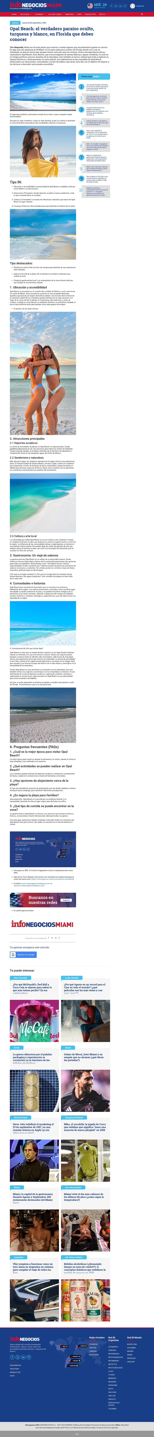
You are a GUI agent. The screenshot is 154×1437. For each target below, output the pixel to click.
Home (14, 14)
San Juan (112, 1392)
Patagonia (112, 1385)
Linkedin (93, 1351)
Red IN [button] (102, 14)
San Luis (111, 1396)
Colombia (131, 1348)
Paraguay (131, 1358)
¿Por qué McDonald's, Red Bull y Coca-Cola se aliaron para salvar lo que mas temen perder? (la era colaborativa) (97, 87)
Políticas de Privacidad (81, 1425)
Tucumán (112, 1409)
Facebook (93, 1344)
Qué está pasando (73, 1187)
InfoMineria (113, 1361)
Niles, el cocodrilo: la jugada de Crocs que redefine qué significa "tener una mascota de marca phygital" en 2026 (97, 146)
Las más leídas (54, 14)
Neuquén (112, 1382)
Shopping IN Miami (74, 1117)
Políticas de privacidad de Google (84, 1428)
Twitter (92, 1348)
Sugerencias (15, 1365)
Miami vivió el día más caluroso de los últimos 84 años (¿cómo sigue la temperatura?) (97, 168)
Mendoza (112, 1378)
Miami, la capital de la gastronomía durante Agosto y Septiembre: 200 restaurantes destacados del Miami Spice (96, 158)
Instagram (94, 1355)
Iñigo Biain (125, 1425)
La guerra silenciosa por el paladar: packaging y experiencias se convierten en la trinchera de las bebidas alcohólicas (97, 111)
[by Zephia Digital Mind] (77, 1434)
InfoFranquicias (115, 1357)
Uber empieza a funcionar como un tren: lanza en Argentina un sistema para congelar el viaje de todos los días (97, 179)
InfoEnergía (113, 1354)
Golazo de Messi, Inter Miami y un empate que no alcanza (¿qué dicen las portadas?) (97, 122)
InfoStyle (112, 1364)
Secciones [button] (25, 14)
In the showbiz (71, 977)
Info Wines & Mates (74, 1257)
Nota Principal (20, 977)
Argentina (18, 1257)
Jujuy (110, 1371)
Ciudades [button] (39, 14)
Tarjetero (69, 14)
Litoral (111, 1375)
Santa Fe (112, 1399)
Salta (110, 1389)
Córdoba (112, 1350)
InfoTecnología (115, 1368)
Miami (15, 22)
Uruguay (131, 1362)
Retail (16, 1047)
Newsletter (90, 14)
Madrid (130, 1351)
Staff (79, 14)
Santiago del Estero (114, 1404)
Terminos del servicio (104, 1428)
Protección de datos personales (103, 1425)
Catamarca (113, 1347)
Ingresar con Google (25, 954)
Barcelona (132, 1344)
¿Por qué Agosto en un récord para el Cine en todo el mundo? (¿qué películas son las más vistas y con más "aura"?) (96, 99)
